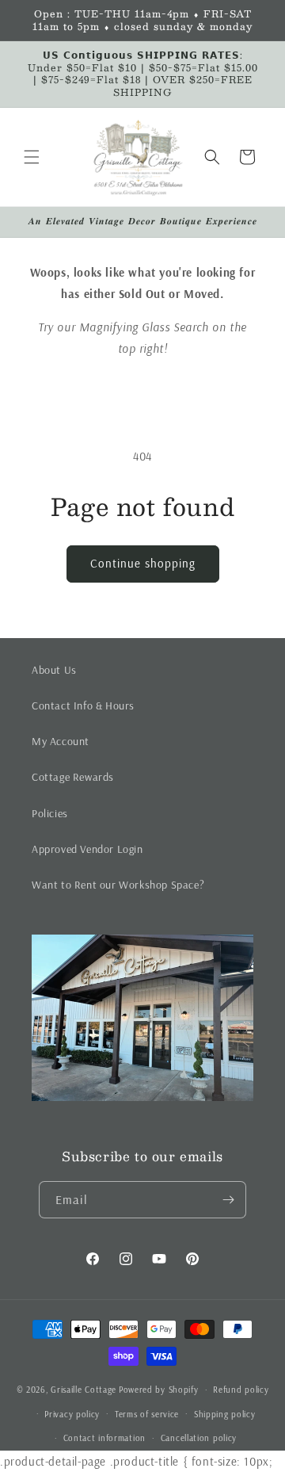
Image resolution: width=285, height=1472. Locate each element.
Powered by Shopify (159, 1389)
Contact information (104, 1437)
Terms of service (147, 1414)
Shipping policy (225, 1414)
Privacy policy (72, 1414)
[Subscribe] (228, 1199)
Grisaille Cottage (83, 1389)
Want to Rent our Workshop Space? (118, 884)
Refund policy (240, 1389)
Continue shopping (143, 563)
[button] (31, 157)
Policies (50, 813)
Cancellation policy (199, 1437)
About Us (54, 670)
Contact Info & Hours (83, 705)
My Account (60, 741)
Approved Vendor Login (87, 849)
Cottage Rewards (73, 777)
